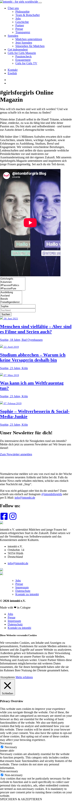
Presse (19, 28)
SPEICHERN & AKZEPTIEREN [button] (21, 799)
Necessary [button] (6, 743)
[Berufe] (11, 299)
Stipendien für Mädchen (30, 46)
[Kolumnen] (12, 282)
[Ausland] (11, 295)
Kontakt (12, 69)
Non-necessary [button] (9, 771)
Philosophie (22, 11)
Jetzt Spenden (23, 42)
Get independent (18, 49)
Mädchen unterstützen (28, 39)
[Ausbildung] (11, 292)
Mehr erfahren (24, 677)
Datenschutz (22, 590)
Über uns (13, 8)
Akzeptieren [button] (7, 677)
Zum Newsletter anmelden (16, 454)
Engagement (23, 59)
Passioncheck (23, 56)
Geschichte (22, 22)
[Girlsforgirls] (12, 279)
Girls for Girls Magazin (22, 53)
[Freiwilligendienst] (11, 302)
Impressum (22, 587)
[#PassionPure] (12, 288)
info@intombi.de (25, 497)
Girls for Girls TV (26, 63)
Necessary (11, 747)
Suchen (6, 314)
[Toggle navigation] (40, 2)
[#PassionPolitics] (12, 285)
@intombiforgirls (51, 494)
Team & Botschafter (27, 15)
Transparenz (22, 32)
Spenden (13, 35)
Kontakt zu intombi (27, 594)
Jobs (18, 18)
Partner (19, 25)
